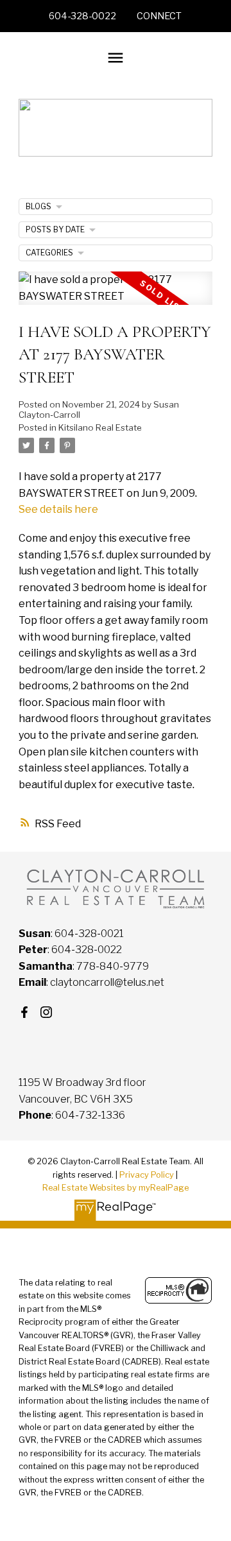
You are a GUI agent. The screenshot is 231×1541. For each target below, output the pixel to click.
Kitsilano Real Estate (100, 427)
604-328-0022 (82, 16)
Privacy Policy (146, 1175)
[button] (82, 16)
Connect (159, 16)
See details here (58, 509)
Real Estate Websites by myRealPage (115, 1187)
